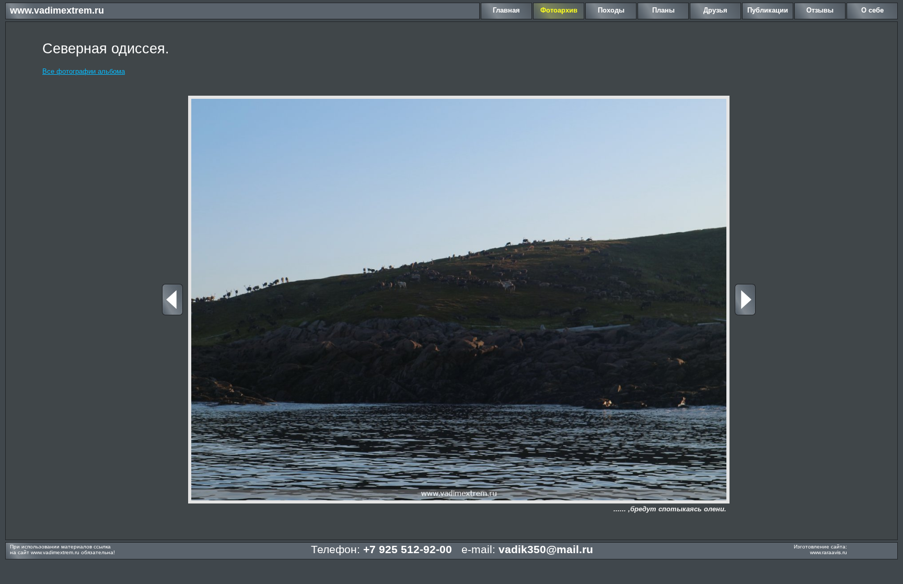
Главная (506, 10)
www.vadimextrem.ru (57, 10)
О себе (872, 10)
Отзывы (819, 10)
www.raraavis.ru (828, 552)
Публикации (767, 10)
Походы (611, 10)
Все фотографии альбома (83, 71)
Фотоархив (558, 10)
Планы (663, 10)
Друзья (715, 10)
